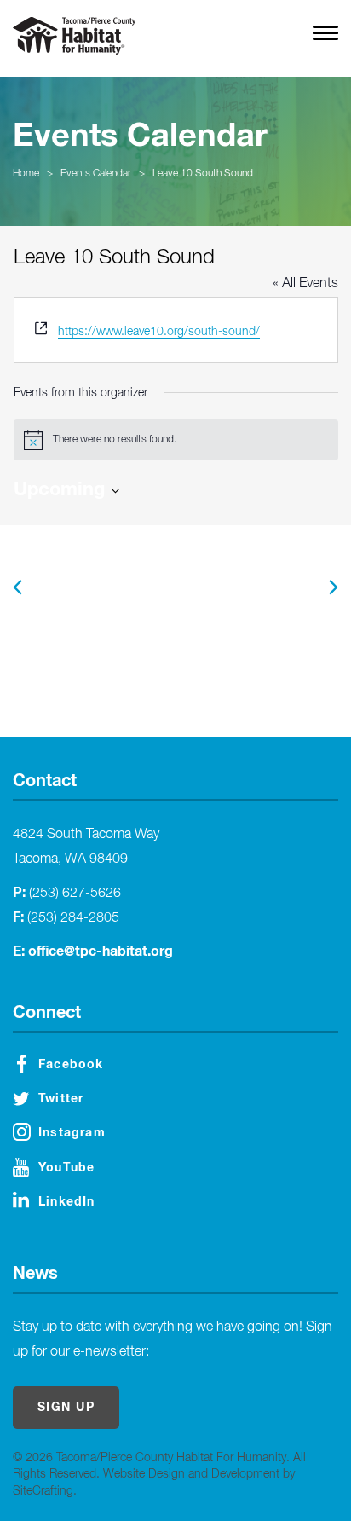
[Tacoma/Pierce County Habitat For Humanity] (74, 36)
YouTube (66, 1168)
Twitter (60, 1099)
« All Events (305, 284)
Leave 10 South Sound (202, 174)
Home (26, 174)
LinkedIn (66, 1202)
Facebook (71, 1065)
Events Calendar (95, 174)
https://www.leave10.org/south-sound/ (159, 332)
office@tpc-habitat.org (100, 951)
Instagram (72, 1133)
